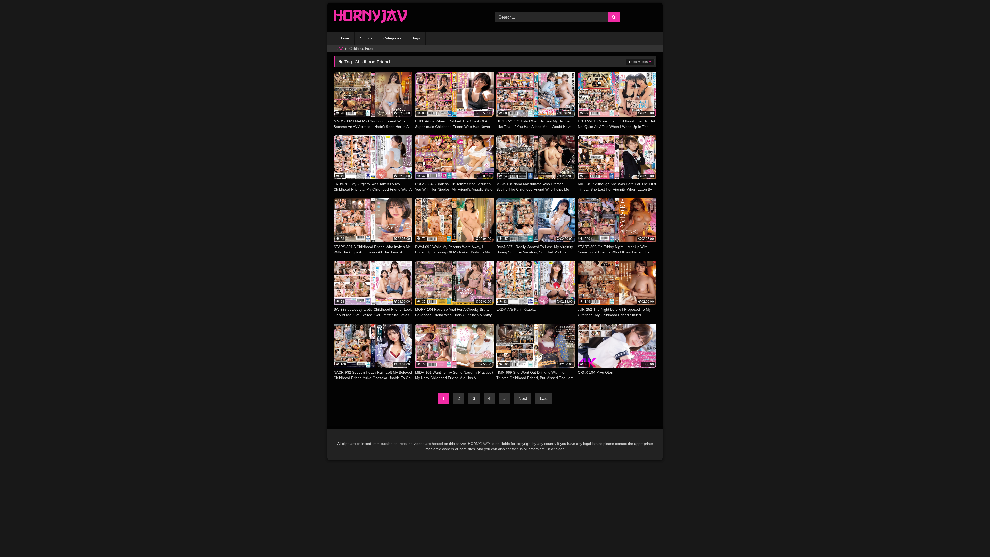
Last (544, 398)
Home (344, 38)
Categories (392, 38)
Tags (416, 38)
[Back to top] (974, 542)
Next (522, 398)
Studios (366, 38)
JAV (340, 49)
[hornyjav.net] (372, 17)
